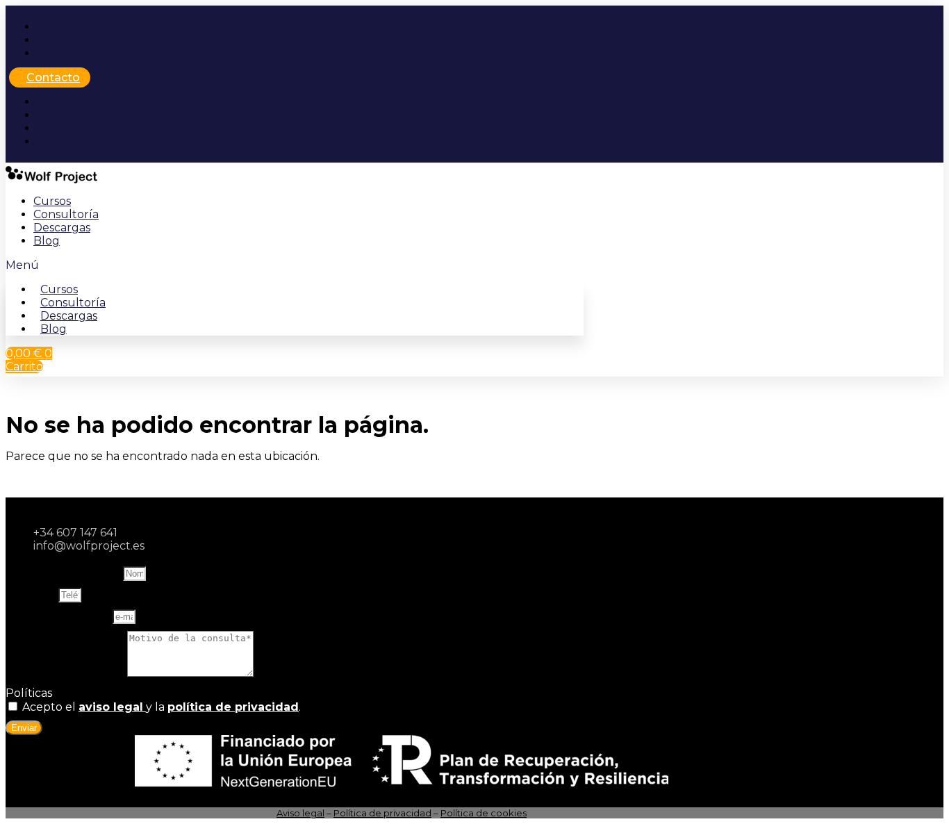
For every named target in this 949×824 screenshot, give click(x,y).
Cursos (52, 201)
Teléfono (32, 594)
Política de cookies (483, 812)
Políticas (29, 693)
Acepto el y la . (161, 707)
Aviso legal (300, 812)
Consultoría (66, 214)
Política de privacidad (382, 812)
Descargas (61, 227)
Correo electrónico (59, 616)
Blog (46, 240)
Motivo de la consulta (66, 672)
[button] (295, 265)
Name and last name (64, 572)
